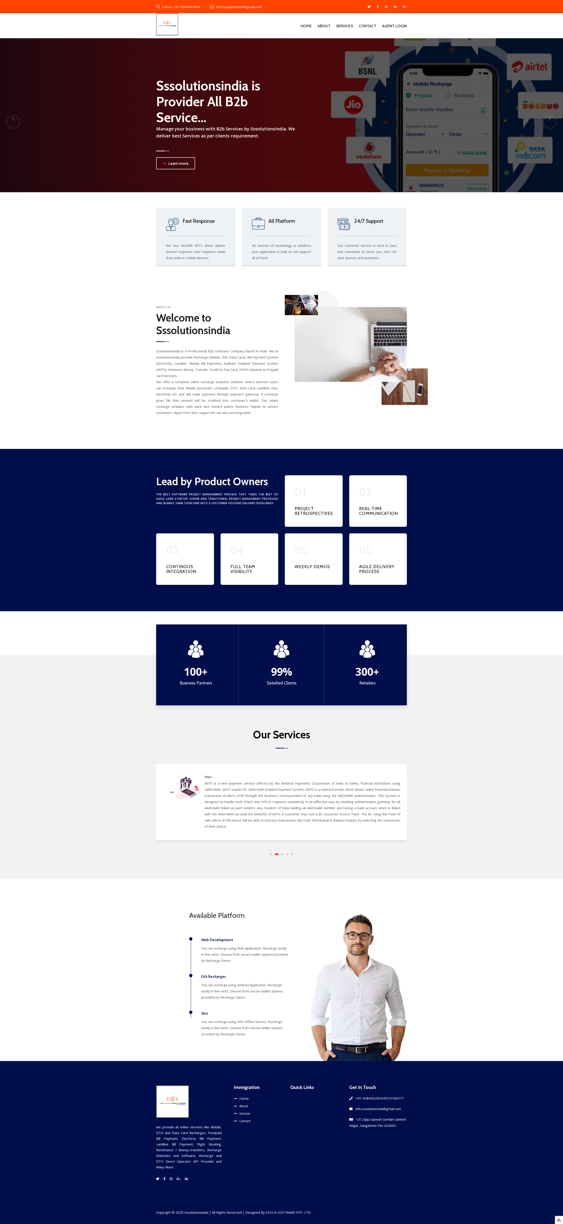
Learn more (284, 152)
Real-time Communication (378, 511)
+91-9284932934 (186, 7)
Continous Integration (181, 569)
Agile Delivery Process (377, 569)
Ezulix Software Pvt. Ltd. (288, 1212)
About (324, 26)
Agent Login (394, 26)
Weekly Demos (312, 566)
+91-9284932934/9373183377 (380, 1098)
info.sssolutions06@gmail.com (238, 7)
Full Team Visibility (242, 569)
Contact (367, 26)
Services (344, 26)
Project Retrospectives (314, 511)
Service (244, 1113)
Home (306, 26)
